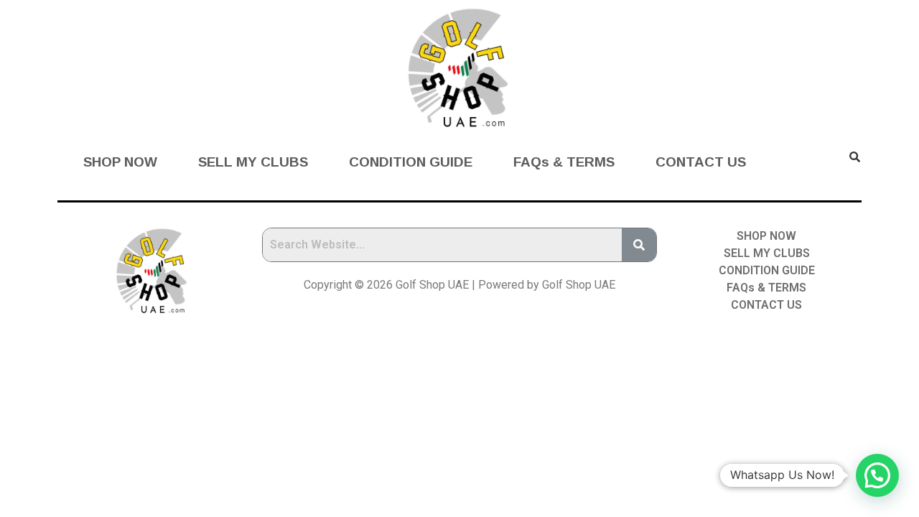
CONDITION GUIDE (410, 161)
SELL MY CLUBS (253, 161)
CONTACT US (701, 161)
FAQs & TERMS (564, 161)
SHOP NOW (120, 161)
